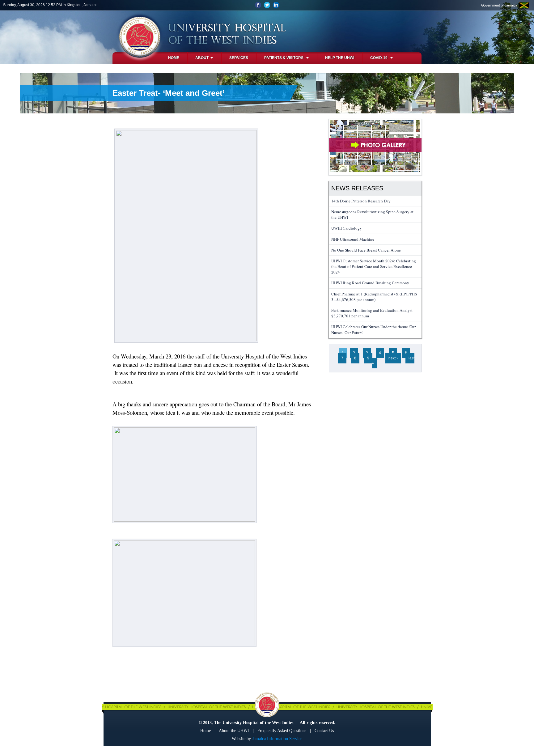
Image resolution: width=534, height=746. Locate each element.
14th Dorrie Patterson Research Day (361, 201)
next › (393, 358)
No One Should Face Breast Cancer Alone (366, 250)
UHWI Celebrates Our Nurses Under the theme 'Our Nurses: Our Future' (373, 329)
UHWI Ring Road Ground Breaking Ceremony (370, 283)
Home (173, 58)
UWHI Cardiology (346, 228)
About (202, 58)
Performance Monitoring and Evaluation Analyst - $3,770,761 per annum (373, 313)
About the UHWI (234, 730)
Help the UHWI (339, 58)
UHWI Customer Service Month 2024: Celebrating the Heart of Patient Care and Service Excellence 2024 (373, 266)
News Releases (357, 188)
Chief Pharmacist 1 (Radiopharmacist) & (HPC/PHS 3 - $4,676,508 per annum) (374, 296)
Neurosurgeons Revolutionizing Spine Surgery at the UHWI (372, 214)
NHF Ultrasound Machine (352, 239)
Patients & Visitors (284, 58)
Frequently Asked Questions (281, 730)
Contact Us (324, 730)
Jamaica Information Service (277, 738)
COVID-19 (379, 58)
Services (238, 58)
